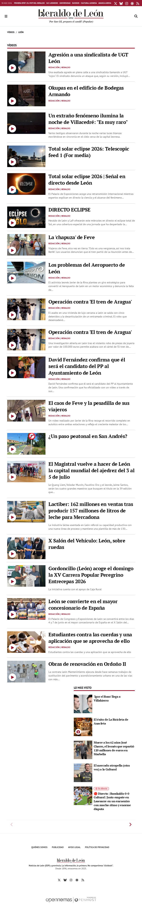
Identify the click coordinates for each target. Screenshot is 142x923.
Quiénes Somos (39, 847)
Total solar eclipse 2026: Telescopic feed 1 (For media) (88, 152)
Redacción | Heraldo (59, 67)
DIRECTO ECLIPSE (69, 209)
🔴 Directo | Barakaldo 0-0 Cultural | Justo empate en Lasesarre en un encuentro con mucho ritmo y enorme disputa (112, 801)
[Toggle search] (136, 16)
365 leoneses (52, 3)
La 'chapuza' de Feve (71, 237)
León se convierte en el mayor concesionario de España (82, 604)
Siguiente (130, 824)
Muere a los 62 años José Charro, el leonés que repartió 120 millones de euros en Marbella (114, 748)
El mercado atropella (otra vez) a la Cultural (112, 767)
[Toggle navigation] (6, 16)
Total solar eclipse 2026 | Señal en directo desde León (86, 179)
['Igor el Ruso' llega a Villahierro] (83, 703)
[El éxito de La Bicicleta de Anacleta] (83, 726)
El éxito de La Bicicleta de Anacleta (111, 721)
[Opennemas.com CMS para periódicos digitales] (71, 903)
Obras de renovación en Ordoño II (87, 664)
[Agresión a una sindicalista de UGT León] (26, 62)
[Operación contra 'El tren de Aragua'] (26, 309)
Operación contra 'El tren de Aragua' (90, 301)
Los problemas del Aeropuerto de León (86, 268)
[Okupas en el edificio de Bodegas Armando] (26, 95)
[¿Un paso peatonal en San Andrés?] (26, 443)
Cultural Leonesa (89, 3)
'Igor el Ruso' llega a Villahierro (107, 698)
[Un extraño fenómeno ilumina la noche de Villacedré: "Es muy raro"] (26, 123)
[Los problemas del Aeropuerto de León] (26, 272)
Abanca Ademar (105, 3)
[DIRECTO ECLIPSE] (26, 217)
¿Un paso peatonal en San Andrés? (87, 436)
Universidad (65, 3)
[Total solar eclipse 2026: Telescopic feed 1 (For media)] (26, 156)
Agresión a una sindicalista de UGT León (88, 57)
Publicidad (58, 847)
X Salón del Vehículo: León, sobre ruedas (86, 543)
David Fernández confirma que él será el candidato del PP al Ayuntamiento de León (86, 366)
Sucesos (75, 3)
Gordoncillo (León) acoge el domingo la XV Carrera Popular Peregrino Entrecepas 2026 (90, 575)
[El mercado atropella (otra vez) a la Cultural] (83, 772)
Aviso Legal (74, 847)
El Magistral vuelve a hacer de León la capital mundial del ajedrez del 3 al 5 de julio (91, 470)
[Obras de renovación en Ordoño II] (26, 671)
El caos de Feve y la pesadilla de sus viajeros (88, 406)
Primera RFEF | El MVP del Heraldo (29, 3)
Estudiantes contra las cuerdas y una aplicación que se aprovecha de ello (90, 637)
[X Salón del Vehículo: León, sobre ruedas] (26, 548)
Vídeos (10, 32)
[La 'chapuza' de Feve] (26, 244)
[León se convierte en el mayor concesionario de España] (26, 608)
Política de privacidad (97, 847)
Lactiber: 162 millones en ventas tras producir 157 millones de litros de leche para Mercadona (90, 510)
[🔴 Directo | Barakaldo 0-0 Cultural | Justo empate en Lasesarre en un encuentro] (83, 795)
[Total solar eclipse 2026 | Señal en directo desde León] (26, 184)
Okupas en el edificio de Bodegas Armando (86, 91)
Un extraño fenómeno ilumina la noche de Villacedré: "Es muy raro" (88, 118)
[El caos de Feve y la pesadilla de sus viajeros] (26, 410)
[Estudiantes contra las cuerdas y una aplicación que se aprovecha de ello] (26, 642)
